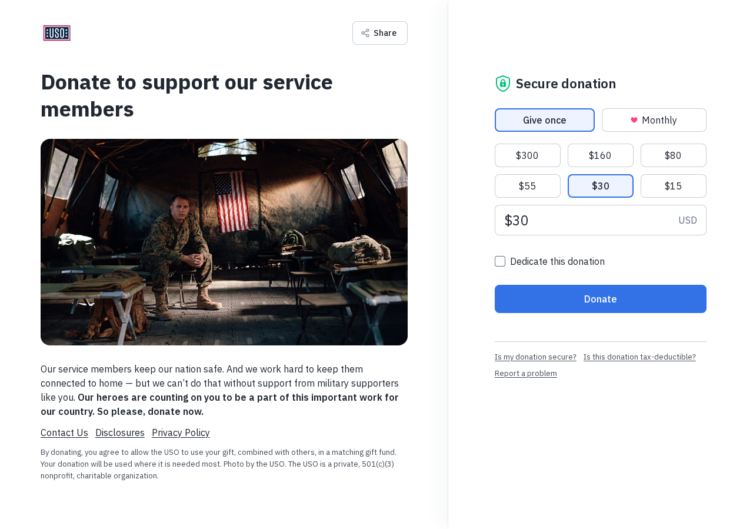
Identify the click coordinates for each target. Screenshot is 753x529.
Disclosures (120, 432)
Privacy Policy (181, 432)
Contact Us (64, 432)
